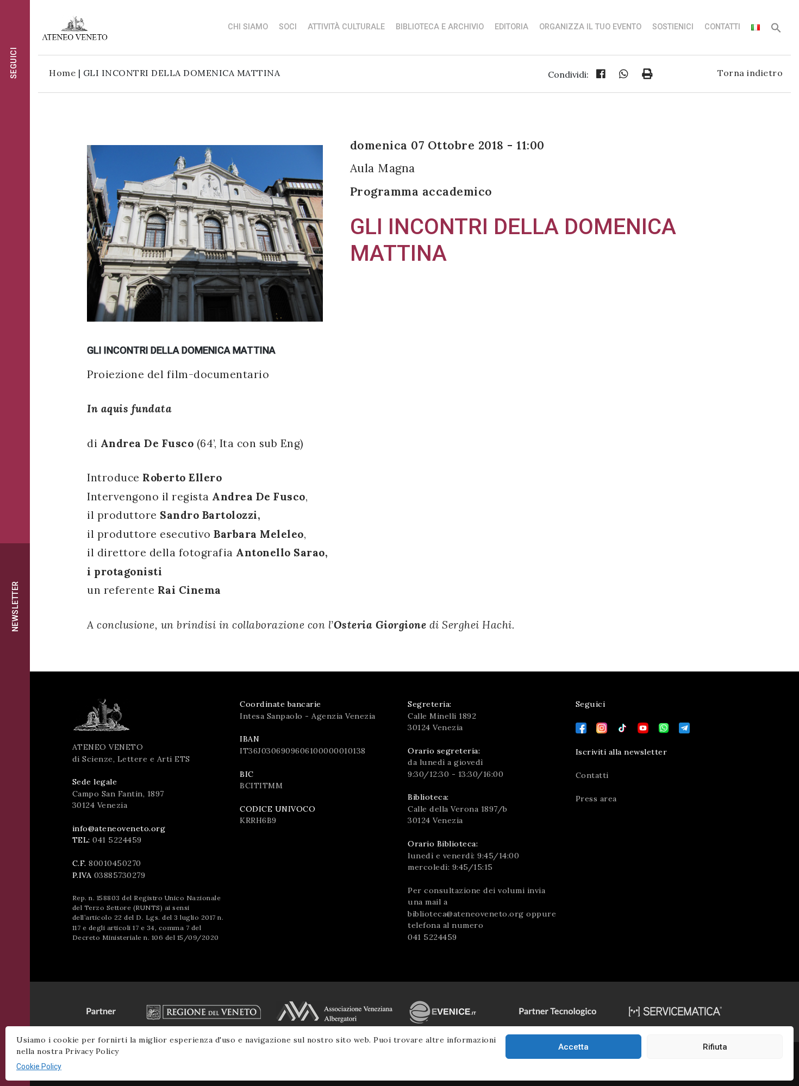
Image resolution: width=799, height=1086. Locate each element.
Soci (288, 27)
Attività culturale (346, 27)
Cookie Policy (38, 1066)
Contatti (722, 27)
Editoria (511, 27)
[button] (776, 31)
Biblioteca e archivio (440, 27)
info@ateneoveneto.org (119, 828)
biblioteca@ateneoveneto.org (466, 914)
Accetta (573, 1047)
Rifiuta (715, 1047)
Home (62, 72)
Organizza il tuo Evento (590, 27)
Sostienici (673, 27)
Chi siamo (248, 27)
